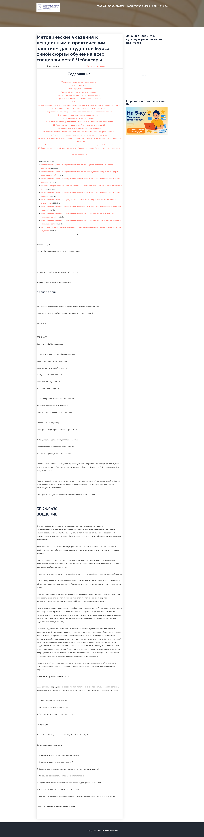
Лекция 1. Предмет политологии (79, 89)
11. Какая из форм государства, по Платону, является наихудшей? (79, 125)
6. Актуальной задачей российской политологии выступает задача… (79, 108)
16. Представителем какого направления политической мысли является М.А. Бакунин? (79, 145)
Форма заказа (160, 6)
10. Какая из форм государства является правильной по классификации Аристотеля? (79, 122)
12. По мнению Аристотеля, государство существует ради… (79, 128)
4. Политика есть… (79, 102)
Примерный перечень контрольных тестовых (79, 92)
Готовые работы (116, 6)
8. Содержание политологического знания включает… (79, 115)
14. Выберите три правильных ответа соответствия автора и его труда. (79, 135)
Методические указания (96, 66)
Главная (101, 6)
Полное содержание (79, 155)
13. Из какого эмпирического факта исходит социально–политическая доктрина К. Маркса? (79, 132)
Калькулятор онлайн (138, 6)
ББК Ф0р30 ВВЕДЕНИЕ (79, 85)
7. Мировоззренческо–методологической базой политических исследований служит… (79, 112)
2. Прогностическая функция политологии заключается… (79, 95)
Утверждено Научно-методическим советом (79, 82)
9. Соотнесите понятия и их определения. (79, 118)
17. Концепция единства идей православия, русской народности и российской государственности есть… (79, 148)
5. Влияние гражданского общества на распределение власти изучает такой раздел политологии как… (79, 105)
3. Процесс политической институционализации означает (79, 98)
